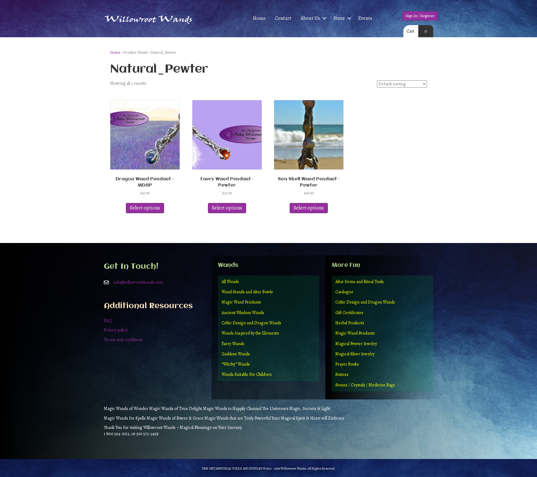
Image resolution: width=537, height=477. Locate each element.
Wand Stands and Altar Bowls (247, 292)
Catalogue (344, 292)
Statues (341, 374)
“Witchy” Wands (236, 364)
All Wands (230, 282)
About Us (310, 18)
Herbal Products (349, 323)
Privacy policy (116, 330)
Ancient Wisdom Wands (243, 313)
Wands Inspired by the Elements (250, 333)
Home (259, 18)
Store (339, 18)
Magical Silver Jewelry (354, 354)
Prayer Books (347, 364)
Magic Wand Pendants (241, 302)
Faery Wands (233, 344)
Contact (283, 18)
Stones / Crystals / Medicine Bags (365, 385)
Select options (145, 208)
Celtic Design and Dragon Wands (251, 323)
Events (365, 18)
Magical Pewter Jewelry (356, 344)
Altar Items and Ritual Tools (359, 282)
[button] (324, 18)
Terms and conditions (123, 340)
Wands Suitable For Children (247, 374)
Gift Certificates (349, 313)
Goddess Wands (236, 354)
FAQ (108, 321)
